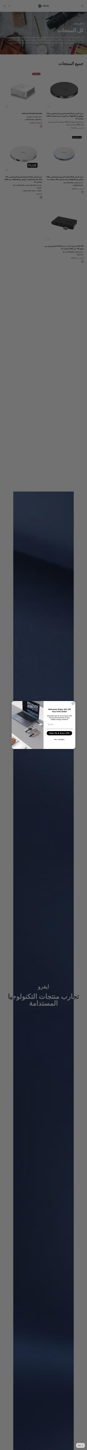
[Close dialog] (73, 703)
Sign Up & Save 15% (59, 733)
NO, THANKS (59, 739)
